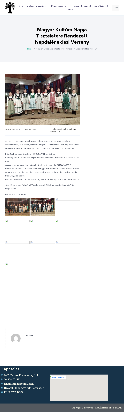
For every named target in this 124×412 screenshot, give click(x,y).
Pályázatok (86, 6)
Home (30, 49)
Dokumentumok (58, 6)
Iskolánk (30, 6)
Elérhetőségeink (100, 6)
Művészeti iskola (73, 8)
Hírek (20, 6)
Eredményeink (42, 6)
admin (17, 129)
